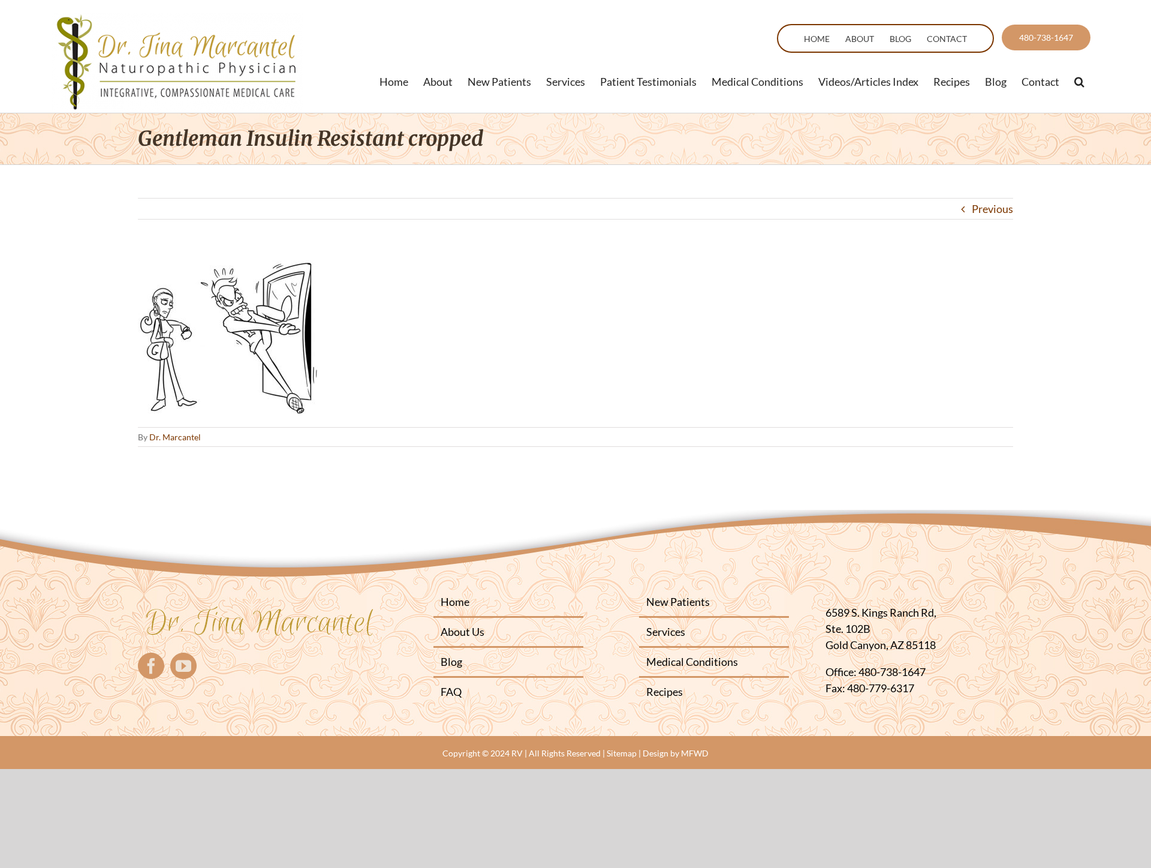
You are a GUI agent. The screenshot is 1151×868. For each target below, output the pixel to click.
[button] (1079, 82)
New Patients (678, 601)
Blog (451, 661)
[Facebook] (151, 666)
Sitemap (622, 753)
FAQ (451, 691)
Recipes (664, 691)
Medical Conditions (692, 661)
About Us (462, 631)
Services (665, 631)
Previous (992, 208)
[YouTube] (183, 666)
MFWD (695, 753)
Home (455, 601)
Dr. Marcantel (175, 437)
